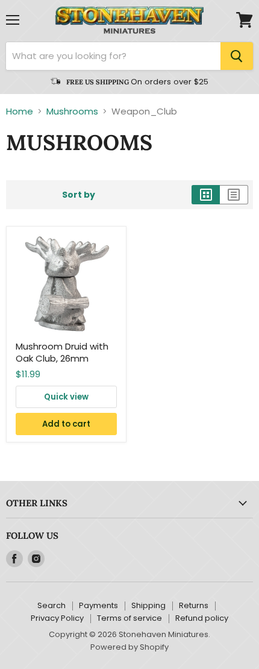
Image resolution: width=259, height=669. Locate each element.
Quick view (66, 397)
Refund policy (201, 618)
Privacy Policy (57, 618)
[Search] (236, 56)
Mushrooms (72, 111)
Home (19, 111)
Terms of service (129, 618)
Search (51, 605)
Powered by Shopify (129, 647)
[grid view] (206, 194)
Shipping (148, 605)
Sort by (78, 194)
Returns (193, 605)
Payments (98, 605)
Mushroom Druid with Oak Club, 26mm (62, 352)
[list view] (234, 194)
